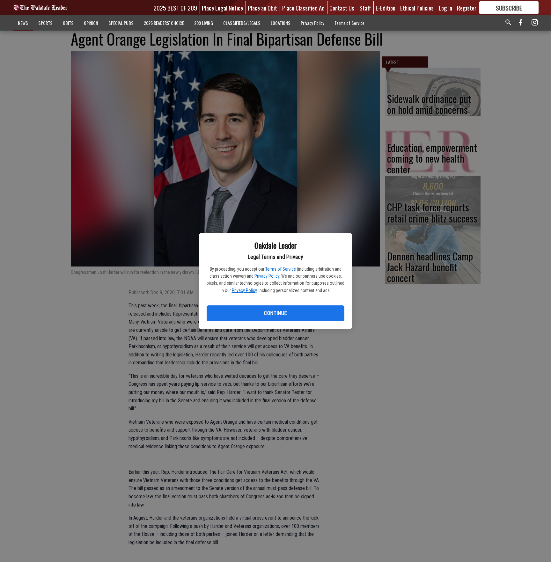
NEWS (23, 22)
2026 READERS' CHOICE (164, 22)
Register (466, 8)
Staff (365, 8)
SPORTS (45, 22)
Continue (275, 313)
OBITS (68, 22)
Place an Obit (262, 8)
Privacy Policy (266, 276)
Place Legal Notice (222, 8)
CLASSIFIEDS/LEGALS (242, 22)
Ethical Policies (417, 8)
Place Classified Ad (303, 8)
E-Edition (385, 8)
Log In (445, 8)
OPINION (91, 22)
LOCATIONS (280, 22)
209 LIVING (203, 22)
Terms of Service (280, 269)
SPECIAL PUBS (121, 22)
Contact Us (341, 8)
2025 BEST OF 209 (175, 8)
